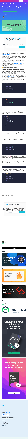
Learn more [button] (22, 437)
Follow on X (14, 248)
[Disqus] (14, 229)
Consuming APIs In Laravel (6, 54)
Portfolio (3, 427)
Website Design (4, 422)
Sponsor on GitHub (8, 417)
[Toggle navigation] (25, 3)
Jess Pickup (10, 219)
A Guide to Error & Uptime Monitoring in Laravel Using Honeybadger (11, 299)
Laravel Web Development (5, 423)
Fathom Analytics (8, 412)
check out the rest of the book (18, 63)
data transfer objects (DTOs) (12, 76)
